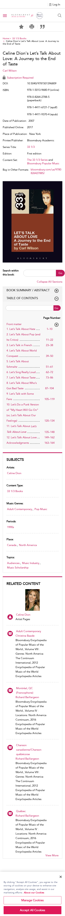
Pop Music (40, 509)
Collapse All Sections (49, 281)
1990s (10, 527)
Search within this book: (11, 272)
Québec (21, 811)
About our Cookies (34, 892)
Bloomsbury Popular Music (43, 163)
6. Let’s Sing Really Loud (21, 372)
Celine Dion (14, 473)
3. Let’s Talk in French (19, 345)
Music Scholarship (18, 567)
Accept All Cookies (32, 910)
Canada (11, 545)
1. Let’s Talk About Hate (20, 329)
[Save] (21, 27)
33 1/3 (31, 147)
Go (60, 273)
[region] (32, 894)
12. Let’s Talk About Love (21, 437)
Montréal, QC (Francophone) (24, 690)
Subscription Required (19, 77)
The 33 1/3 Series (37, 159)
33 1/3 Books (19, 38)
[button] (31, 26)
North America (28, 545)
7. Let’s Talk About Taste (21, 377)
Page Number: (52, 317)
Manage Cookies (32, 900)
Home (6, 38)
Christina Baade (25, 635)
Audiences (13, 563)
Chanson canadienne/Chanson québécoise (28, 750)
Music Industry (30, 563)
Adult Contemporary (19, 509)
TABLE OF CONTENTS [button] (22, 298)
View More (52, 855)
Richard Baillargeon (27, 697)
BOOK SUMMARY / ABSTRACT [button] (28, 290)
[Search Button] (59, 15)
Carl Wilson (10, 70)
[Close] (61, 877)
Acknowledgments (17, 442)
